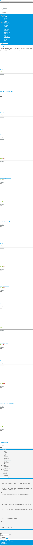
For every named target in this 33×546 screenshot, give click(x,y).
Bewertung (1, 535)
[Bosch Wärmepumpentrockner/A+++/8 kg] (6, 177)
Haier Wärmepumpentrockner (4, 69)
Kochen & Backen (4, 16)
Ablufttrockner (6, 35)
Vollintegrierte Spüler (7, 468)
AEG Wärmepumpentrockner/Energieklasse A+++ (7, 403)
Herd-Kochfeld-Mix (6, 18)
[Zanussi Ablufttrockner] (6, 264)
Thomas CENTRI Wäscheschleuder (5, 325)
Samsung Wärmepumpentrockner (4, 112)
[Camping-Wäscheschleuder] (6, 342)
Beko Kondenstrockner (3, 156)
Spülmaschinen (4, 465)
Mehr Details (2, 74)
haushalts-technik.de (7, 540)
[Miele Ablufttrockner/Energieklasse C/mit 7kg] (6, 90)
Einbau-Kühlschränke (7, 23)
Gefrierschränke (6, 459)
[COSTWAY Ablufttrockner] (6, 441)
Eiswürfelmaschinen (6, 29)
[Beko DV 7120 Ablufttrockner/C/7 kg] (6, 199)
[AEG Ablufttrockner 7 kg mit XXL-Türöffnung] (6, 381)
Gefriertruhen (6, 30)
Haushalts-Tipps (4, 41)
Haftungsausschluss (4, 543)
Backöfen (5, 451)
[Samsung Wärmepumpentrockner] (6, 285)
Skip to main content (3, 0)
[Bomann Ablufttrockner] (6, 424)
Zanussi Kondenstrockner (3, 134)
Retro (4, 463)
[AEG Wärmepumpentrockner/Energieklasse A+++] (6, 402)
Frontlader (5, 39)
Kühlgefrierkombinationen (7, 24)
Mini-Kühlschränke (6, 26)
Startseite (3, 15)
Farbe (1, 537)
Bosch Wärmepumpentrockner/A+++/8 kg (6, 178)
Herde (5, 19)
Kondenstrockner (6, 36)
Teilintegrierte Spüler (7, 32)
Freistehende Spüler (6, 31)
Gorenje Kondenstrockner (3, 303)
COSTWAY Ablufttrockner (4, 442)
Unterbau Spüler (6, 33)
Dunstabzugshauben (6, 17)
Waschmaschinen (4, 38)
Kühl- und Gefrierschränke (5, 22)
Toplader (5, 40)
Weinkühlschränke (6, 28)
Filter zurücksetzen (3, 538)
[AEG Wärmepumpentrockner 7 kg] (6, 220)
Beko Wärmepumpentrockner (4, 243)
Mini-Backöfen (6, 21)
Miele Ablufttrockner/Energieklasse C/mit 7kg (6, 91)
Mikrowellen (5, 455)
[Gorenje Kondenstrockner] (6, 302)
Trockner (3, 469)
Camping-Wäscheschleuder (4, 343)
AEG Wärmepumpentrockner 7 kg (5, 221)
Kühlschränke (6, 25)
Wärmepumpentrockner (7, 37)
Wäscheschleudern (6, 472)
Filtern (7, 538)
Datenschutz (3, 542)
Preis (1, 533)
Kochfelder (5, 20)
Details (1, 96)
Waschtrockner (6, 475)
